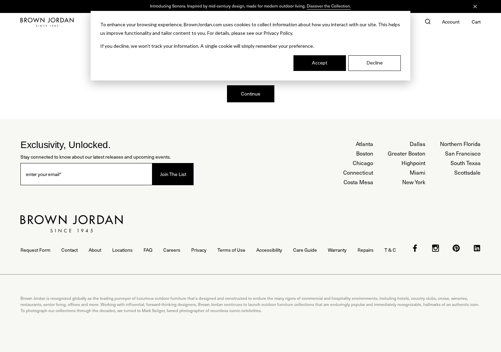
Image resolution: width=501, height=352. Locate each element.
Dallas (417, 143)
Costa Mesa (358, 182)
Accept (320, 62)
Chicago (363, 162)
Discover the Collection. (329, 6)
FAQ (147, 250)
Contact (69, 250)
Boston (364, 153)
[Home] (47, 22)
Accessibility (269, 250)
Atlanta (364, 143)
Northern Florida (460, 143)
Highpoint (413, 162)
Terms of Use (231, 250)
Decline (375, 62)
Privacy (199, 250)
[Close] (475, 6)
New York (413, 182)
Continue (250, 93)
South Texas (466, 162)
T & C (390, 250)
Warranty (337, 250)
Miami (417, 172)
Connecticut (358, 172)
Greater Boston (406, 153)
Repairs (366, 250)
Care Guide (305, 250)
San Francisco (463, 153)
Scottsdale (467, 172)
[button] (428, 22)
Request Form (35, 250)
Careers (171, 250)
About (95, 250)
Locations (122, 250)
